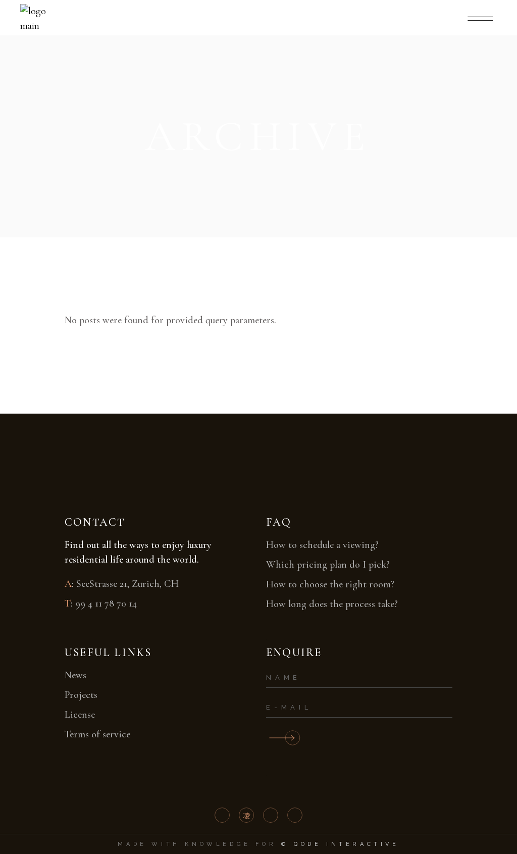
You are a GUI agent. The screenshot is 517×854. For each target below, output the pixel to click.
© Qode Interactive (340, 844)
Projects (81, 695)
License (80, 715)
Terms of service (97, 734)
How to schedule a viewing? (322, 545)
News (75, 675)
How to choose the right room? (330, 584)
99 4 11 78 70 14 (106, 603)
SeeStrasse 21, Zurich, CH (127, 584)
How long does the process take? (332, 604)
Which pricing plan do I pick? (328, 565)
